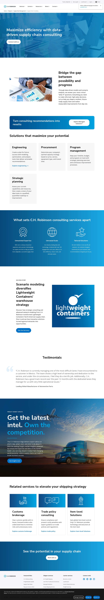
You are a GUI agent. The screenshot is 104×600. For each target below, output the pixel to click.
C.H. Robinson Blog (28, 579)
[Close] (100, 5)
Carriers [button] (30, 6)
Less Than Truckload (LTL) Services (51, 581)
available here (83, 7)
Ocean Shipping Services (49, 587)
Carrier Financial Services (69, 584)
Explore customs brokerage (22, 531)
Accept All (88, 597)
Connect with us (13, 42)
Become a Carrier (67, 579)
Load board (84, 2)
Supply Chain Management (20, 11)
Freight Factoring (67, 587)
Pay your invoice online (29, 587)
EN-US (98, 2)
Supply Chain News (28, 584)
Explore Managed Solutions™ (79, 123)
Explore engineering (19, 166)
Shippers (10, 11)
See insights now (14, 461)
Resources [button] (39, 6)
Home (5, 11)
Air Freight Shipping (47, 579)
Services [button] (22, 6)
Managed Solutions (47, 584)
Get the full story (23, 330)
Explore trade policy (48, 531)
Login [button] (90, 2)
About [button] (47, 6)
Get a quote (75, 2)
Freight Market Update (29, 581)
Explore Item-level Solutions (80, 531)
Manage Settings (78, 597)
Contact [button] (54, 6)
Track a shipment (66, 2)
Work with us (52, 558)
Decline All (96, 597)
